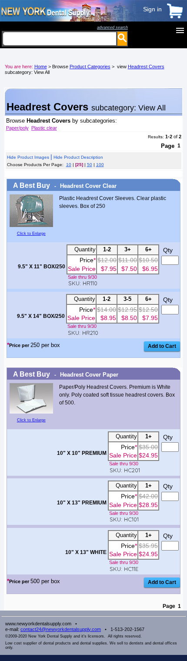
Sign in (152, 9)
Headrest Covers (146, 66)
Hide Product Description (78, 157)
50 (89, 164)
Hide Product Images (28, 157)
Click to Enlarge (31, 233)
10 (68, 164)
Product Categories (90, 66)
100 (100, 164)
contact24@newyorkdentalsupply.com (60, 629)
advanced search (112, 27)
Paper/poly (17, 127)
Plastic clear (44, 127)
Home (40, 66)
